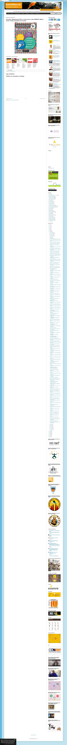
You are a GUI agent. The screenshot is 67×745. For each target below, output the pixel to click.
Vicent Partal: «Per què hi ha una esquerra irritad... (54, 362)
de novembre (51, 233)
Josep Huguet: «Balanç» (53, 327)
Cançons (50, 200)
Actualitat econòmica (51, 197)
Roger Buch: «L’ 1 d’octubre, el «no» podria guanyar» (54, 298)
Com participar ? (51, 201)
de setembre (51, 235)
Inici (8, 13)
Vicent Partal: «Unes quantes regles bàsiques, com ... (54, 257)
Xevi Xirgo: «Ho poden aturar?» (54, 279)
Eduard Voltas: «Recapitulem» (54, 377)
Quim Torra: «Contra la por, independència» (53, 269)
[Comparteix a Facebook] (10, 70)
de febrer (51, 428)
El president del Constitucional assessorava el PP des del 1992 (57, 84)
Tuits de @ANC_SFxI (51, 168)
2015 (50, 432)
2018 (50, 230)
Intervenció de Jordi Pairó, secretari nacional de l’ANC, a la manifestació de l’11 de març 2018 (54, 546)
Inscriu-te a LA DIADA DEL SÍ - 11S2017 (55, 259)
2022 (50, 225)
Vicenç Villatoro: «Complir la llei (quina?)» (55, 254)
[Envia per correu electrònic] (7, 70)
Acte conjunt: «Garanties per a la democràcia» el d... (54, 314)
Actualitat (27, 13)
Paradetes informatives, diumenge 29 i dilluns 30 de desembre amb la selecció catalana (56, 61)
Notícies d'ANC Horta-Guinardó (53, 537)
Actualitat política (51, 198)
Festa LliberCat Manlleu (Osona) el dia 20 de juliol (56, 56)
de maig (51, 425)
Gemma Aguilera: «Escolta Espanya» (55, 345)
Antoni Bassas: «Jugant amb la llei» (54, 397)
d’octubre (51, 234)
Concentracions (51, 203)
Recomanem (37, 13)
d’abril (51, 426)
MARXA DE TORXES (51, 541)
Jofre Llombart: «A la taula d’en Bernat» (55, 378)
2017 (50, 231)
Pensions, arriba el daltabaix (52, 553)
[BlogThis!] (8, 70)
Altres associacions (51, 199)
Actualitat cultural (51, 196)
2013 (50, 434)
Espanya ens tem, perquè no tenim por (55, 262)
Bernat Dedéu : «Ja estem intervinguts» (55, 267)
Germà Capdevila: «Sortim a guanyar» (55, 243)
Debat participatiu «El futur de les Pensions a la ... (54, 405)
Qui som (12, 13)
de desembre (51, 232)
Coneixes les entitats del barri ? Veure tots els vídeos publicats (50, 9)
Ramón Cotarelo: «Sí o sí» (56, 72)
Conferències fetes (13, 71)
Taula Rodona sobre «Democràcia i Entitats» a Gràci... (54, 310)
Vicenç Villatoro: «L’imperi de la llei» (54, 293)
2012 (50, 435)
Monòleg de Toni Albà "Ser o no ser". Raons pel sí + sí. (57, 36)
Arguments (32, 13)
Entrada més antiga (42, 98)
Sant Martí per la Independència (53, 540)
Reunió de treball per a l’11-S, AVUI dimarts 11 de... (54, 380)
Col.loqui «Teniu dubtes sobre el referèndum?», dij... (54, 382)
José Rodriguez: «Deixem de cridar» (54, 253)
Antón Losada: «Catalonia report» (54, 417)
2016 (50, 431)
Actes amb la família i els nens (53, 195)
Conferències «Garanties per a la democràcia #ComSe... (54, 336)
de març (51, 427)
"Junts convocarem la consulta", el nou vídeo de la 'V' (56, 41)
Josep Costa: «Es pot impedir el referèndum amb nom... (54, 367)
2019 (50, 229)
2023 (50, 224)
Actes (9, 71)
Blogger (36, 738)
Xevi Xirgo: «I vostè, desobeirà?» (54, 263)
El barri (23, 13)
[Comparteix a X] (9, 70)
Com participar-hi (17, 13)
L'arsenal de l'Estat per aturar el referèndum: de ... (54, 324)
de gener (51, 429)
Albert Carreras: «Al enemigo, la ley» (54, 266)
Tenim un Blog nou (51, 538)
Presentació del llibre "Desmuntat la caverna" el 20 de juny (57, 51)
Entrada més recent (8, 98)
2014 (50, 433)
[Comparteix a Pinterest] (11, 70)
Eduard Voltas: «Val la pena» (53, 420)
